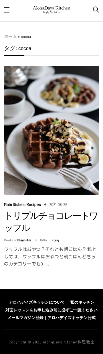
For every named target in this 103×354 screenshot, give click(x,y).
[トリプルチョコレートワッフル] (51, 69)
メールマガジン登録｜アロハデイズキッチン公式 (51, 317)
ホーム (10, 36)
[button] (6, 9)
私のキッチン (82, 302)
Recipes (34, 204)
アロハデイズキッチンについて (37, 302)
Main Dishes (14, 204)
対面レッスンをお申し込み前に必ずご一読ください (51, 309)
